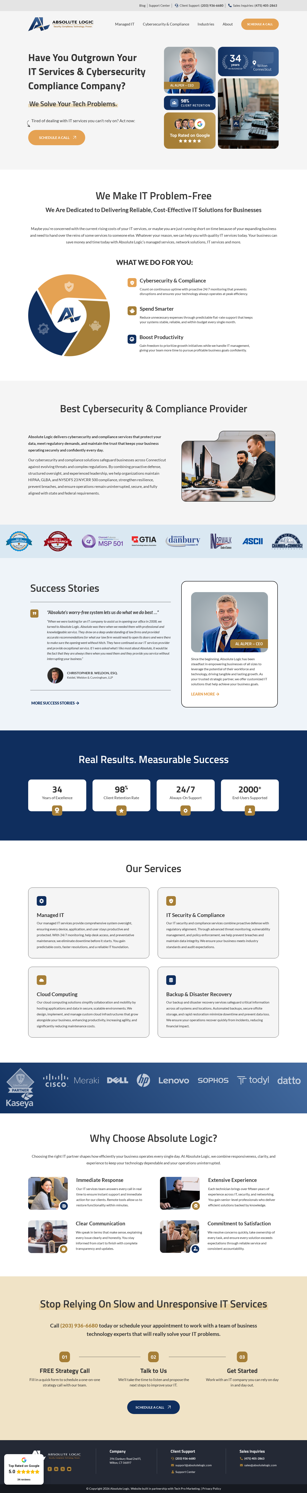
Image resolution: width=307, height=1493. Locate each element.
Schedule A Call (260, 24)
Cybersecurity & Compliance (166, 24)
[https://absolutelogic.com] (60, 24)
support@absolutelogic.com (193, 1465)
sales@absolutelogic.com (260, 1465)
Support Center (159, 5)
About (228, 24)
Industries (206, 24)
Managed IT (124, 24)
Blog (142, 5)
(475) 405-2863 (254, 1458)
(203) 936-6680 (185, 1458)
